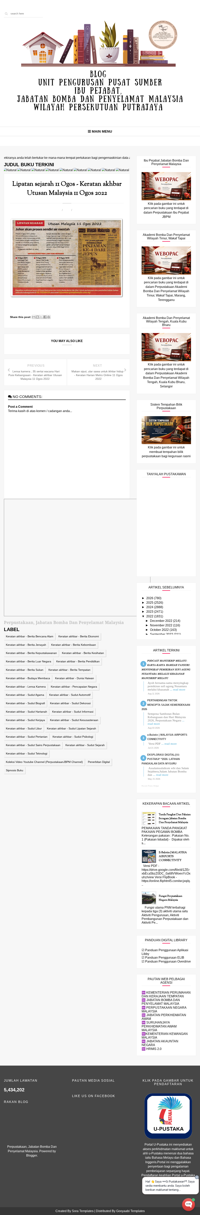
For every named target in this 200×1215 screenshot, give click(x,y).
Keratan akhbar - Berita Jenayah (26, 644)
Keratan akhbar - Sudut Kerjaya (25, 720)
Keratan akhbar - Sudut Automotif (69, 694)
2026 (150, 598)
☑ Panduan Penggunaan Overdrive (166, 961)
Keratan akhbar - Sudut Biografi (25, 703)
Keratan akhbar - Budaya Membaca (28, 678)
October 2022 (160, 629)
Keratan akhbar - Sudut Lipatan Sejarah (71, 728)
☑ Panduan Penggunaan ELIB (163, 957)
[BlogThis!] (37, 317)
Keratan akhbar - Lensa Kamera (26, 686)
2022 (150, 616)
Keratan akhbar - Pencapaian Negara (74, 686)
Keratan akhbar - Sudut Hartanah (26, 711)
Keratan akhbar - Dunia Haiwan (74, 678)
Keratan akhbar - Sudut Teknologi (26, 753)
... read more (177, 689)
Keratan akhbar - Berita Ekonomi (78, 636)
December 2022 (161, 620)
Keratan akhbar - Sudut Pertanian (26, 736)
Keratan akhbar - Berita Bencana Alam (29, 636)
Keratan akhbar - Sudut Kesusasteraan (74, 720)
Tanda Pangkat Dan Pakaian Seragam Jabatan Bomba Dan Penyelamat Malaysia (175, 818)
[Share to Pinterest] (49, 317)
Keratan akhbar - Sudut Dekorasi (70, 703)
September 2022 (162, 634)
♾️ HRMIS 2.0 (152, 1049)
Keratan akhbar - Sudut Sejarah (85, 745)
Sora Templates (83, 1211)
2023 (150, 611)
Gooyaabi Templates (130, 1211)
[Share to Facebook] (45, 317)
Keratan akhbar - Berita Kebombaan (73, 644)
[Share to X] (41, 317)
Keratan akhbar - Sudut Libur (24, 728)
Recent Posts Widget (150, 786)
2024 (150, 607)
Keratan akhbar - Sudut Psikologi (73, 736)
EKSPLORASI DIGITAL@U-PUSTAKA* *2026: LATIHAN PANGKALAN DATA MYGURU (161, 759)
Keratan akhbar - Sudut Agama (25, 694)
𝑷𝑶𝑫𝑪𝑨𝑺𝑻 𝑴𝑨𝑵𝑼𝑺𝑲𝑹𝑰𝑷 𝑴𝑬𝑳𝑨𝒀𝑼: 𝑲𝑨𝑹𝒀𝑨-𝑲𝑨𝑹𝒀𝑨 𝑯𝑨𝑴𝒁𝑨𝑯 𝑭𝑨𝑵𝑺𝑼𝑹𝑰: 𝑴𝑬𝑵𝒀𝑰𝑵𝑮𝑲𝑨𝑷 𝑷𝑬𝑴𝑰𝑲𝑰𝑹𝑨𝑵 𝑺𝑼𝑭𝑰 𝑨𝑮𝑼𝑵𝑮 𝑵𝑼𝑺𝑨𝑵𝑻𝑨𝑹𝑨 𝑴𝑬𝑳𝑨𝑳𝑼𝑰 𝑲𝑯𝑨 (166, 669)
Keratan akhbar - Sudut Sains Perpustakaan (33, 745)
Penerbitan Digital (99, 761)
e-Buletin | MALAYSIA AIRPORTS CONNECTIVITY (173, 856)
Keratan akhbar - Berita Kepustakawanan (31, 653)
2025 (150, 602)
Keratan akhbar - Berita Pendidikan (78, 661)
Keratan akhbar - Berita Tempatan (69, 669)
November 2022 (161, 625)
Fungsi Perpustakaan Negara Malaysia (170, 898)
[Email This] (34, 317)
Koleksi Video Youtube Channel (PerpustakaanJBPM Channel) (44, 761)
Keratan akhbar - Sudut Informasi (72, 711)
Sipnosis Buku (14, 770)
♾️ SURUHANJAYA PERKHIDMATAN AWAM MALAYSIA (159, 1026)
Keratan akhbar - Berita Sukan (24, 669)
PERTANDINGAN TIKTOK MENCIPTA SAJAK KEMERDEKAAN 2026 (166, 705)
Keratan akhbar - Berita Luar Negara (28, 661)
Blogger (31, 1155)
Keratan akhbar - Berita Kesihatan (83, 653)
